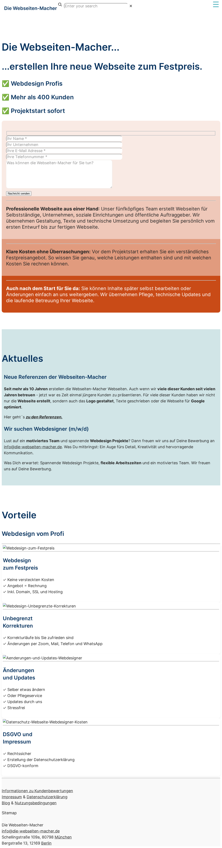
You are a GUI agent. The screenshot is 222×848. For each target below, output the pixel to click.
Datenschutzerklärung (47, 797)
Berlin (46, 843)
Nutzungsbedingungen (36, 803)
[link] (130, 6)
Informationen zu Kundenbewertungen (37, 791)
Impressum (12, 797)
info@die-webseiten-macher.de (33, 447)
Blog (6, 803)
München (63, 837)
